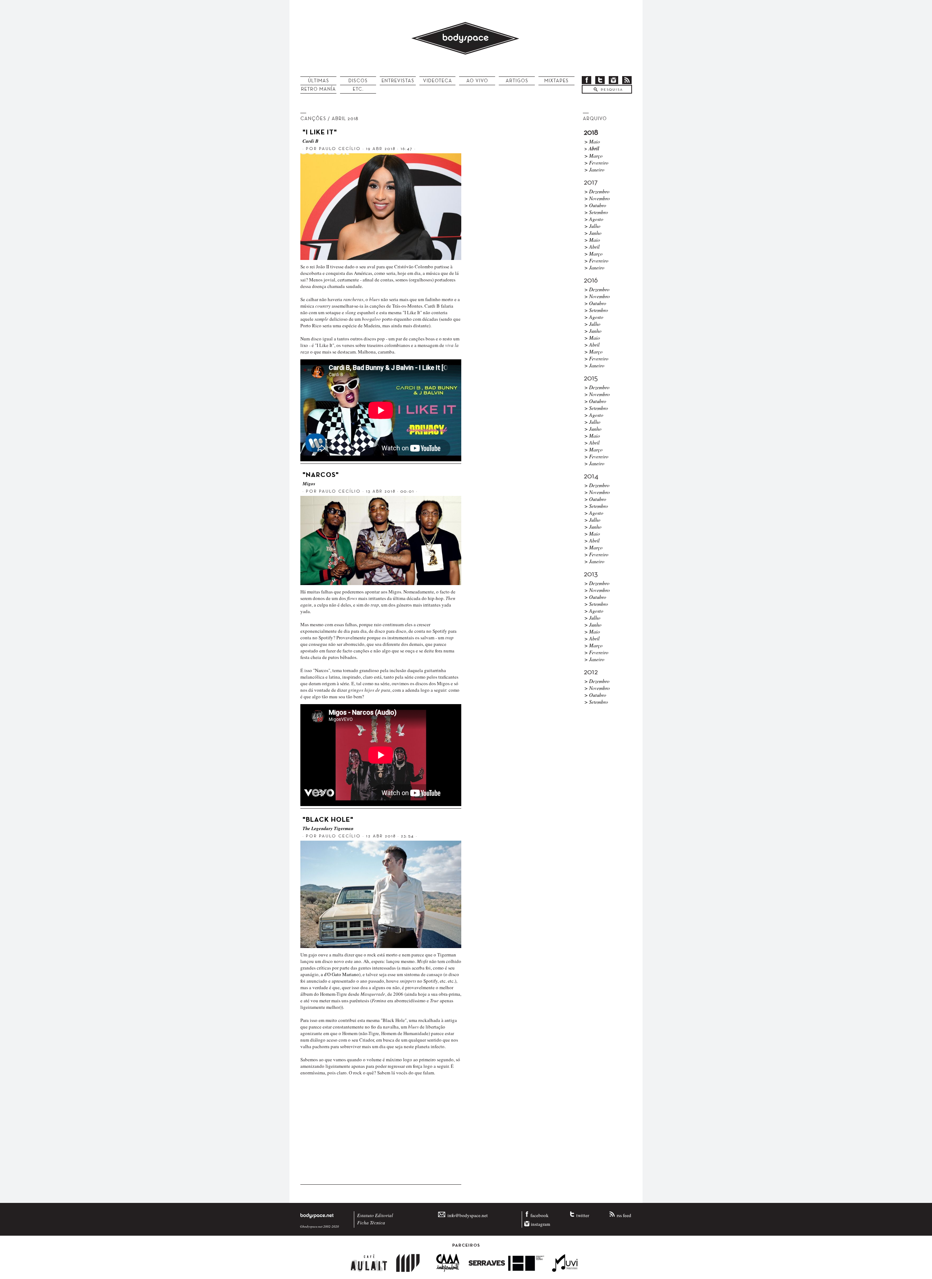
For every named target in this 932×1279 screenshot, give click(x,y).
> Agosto (593, 219)
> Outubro (595, 205)
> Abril (592, 246)
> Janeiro (594, 169)
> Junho (592, 232)
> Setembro (596, 212)
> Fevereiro (596, 162)
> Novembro (597, 198)
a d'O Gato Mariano (340, 974)
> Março (593, 155)
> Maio (592, 141)
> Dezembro (596, 191)
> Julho (592, 225)
